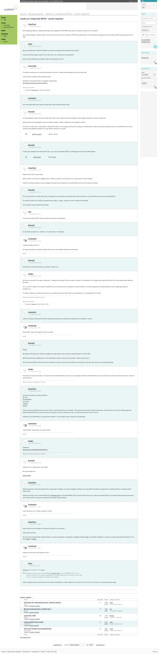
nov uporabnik (145, 40)
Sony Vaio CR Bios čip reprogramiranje (37, 629)
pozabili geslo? (145, 42)
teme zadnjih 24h (8, 27)
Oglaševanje (35, 651)
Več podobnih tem (25, 637)
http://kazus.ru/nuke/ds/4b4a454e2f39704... (35, 449)
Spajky (30, 274)
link (70, 537)
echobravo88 (27, 624)
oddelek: (67, 645)
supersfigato (27, 630)
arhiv (4, 19)
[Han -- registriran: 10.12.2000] (25, 213)
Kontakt (43, 651)
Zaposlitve (4, 34)
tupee (111, 629)
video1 (28, 539)
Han (29, 212)
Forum (3, 23)
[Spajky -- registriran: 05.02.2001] (25, 275)
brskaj (5, 36)
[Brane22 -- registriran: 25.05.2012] (25, 112)
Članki (3, 30)
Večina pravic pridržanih (14, 651)
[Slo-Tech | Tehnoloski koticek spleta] (11, 8)
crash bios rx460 (30, 615)
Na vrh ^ (155, 651)
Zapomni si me (147, 26)
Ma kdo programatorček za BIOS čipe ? (38, 609)
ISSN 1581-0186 (52, 651)
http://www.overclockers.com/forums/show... (35, 83)
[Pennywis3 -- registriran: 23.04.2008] (25, 67)
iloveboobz (32, 239)
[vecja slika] (36, 134)
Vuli (111, 609)
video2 (34, 539)
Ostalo (3, 39)
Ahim (30, 44)
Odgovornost (26, 651)
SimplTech (32, 24)
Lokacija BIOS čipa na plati (33, 622)
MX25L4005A (27, 475)
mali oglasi (6, 25)
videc (111, 622)
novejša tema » (100, 645)
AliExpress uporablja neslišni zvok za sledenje (42, 1)
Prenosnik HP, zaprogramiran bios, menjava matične (42, 602)
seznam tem (145, 58)
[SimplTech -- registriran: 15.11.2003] (25, 25)
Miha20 (26, 617)
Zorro (25, 604)
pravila (5, 41)
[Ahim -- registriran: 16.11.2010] (25, 45)
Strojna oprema (34, 612)
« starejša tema (57, 645)
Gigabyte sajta (55, 495)
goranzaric (32, 98)
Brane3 (26, 611)
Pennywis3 (32, 66)
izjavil (42, 570)
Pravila (3, 651)
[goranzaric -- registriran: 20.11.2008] (25, 99)
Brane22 (31, 112)
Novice (3, 17)
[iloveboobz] (25, 239)
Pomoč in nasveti (35, 606)
